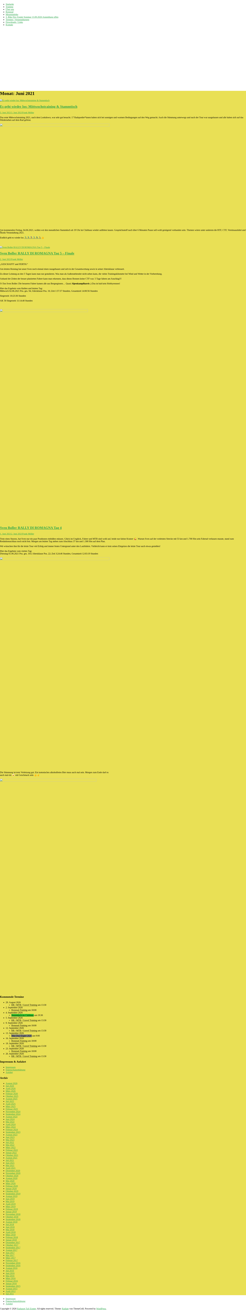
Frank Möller (28, 112)
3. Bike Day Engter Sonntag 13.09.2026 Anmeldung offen (32, 17)
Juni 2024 (10, 1119)
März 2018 (11, 1235)
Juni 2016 (10, 1273)
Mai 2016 (10, 1276)
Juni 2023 (10, 1137)
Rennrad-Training (19, 1010)
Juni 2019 (10, 1199)
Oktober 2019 (12, 1191)
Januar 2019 (11, 1211)
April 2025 (11, 1104)
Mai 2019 (10, 1201)
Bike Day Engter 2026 (21, 1036)
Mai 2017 (10, 1255)
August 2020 (11, 1178)
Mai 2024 (10, 1122)
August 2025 (11, 1099)
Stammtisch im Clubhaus (22, 1015)
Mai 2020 (10, 1181)
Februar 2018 (12, 1237)
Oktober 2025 (12, 1096)
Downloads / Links (14, 22)
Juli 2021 (10, 1160)
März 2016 (11, 1278)
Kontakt (9, 25)
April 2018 (11, 1232)
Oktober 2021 (12, 1155)
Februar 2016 (12, 1281)
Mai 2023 (10, 1140)
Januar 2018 (11, 1240)
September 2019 (13, 1194)
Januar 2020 (11, 1188)
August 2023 (11, 1134)
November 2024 (13, 1111)
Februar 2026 (12, 1093)
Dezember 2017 (13, 1242)
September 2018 (13, 1219)
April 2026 (11, 1088)
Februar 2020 (12, 1186)
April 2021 (11, 1168)
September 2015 (13, 1286)
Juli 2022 (10, 1142)
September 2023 (13, 1132)
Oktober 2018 (12, 1217)
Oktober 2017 (12, 1245)
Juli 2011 (10, 1294)
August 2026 (11, 1083)
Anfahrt (9, 1072)
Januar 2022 (11, 1152)
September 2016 (13, 1265)
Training (9, 7)
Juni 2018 (10, 1227)
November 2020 (13, 1173)
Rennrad (9, 12)
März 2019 (11, 1206)
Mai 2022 (10, 1145)
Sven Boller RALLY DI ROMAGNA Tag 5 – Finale (37, 253)
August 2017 (11, 1250)
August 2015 (11, 1288)
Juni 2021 (10, 1163)
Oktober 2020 (12, 1176)
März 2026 (11, 1091)
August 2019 (11, 1196)
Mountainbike (12, 14)
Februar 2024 (12, 1129)
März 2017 (11, 1258)
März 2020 (11, 1183)
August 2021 (11, 1158)
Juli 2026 (10, 1086)
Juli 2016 (10, 1271)
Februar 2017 (12, 1260)
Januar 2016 (11, 1283)
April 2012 (11, 1291)
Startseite (10, 4)
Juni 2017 (10, 1253)
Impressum (11, 1067)
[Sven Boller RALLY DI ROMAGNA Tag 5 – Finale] (25, 247)
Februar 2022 (12, 1150)
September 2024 (13, 1114)
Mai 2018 (10, 1229)
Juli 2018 (10, 1224)
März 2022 (11, 1147)
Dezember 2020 (13, 1170)
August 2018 (11, 1222)
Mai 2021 (10, 1165)
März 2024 (11, 1127)
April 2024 (11, 1124)
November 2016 (13, 1263)
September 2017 (13, 1247)
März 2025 (11, 1106)
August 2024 (11, 1117)
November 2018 (13, 1214)
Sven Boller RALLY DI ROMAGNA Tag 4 (31, 528)
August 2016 (11, 1268)
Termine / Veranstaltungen (17, 19)
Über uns (10, 9)
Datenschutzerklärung (15, 1070)
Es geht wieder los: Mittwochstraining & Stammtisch (38, 106)
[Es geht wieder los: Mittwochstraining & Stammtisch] (25, 100)
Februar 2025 (12, 1109)
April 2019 (11, 1204)
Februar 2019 (12, 1209)
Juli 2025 (10, 1101)
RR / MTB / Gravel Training (24, 1005)
